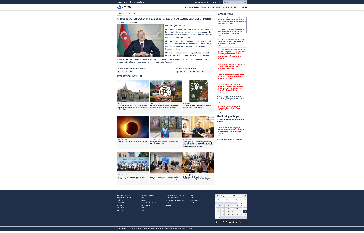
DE (205, 2)
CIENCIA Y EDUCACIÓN (126, 13)
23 (245, 211)
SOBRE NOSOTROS (172, 198)
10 (219, 209)
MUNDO (144, 200)
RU (199, 2)
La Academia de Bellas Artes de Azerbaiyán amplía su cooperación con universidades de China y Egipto (133, 107)
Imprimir (132, 22)
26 (228, 214)
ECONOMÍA (211, 7)
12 (228, 209)
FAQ (192, 195)
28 (237, 214)
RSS (192, 198)
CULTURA (219, 7)
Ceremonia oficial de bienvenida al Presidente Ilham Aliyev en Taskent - (230, 108)
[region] (232, 78)
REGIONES (120, 205)
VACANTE (169, 205)
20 (232, 211)
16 (245, 209)
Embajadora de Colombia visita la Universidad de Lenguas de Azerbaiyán (196, 178)
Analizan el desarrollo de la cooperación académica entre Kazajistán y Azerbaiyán (164, 178)
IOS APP (193, 203)
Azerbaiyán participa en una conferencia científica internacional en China (131, 178)
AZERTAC (182, 26)
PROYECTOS (234, 7)
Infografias (145, 205)
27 (232, 214)
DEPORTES (144, 198)
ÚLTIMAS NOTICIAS (225, 14)
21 (237, 211)
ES (210, 2)
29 (241, 214)
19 (228, 211)
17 (219, 211)
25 (223, 214)
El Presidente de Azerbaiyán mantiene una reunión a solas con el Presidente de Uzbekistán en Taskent (231, 76)
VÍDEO (243, 7)
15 (241, 209)
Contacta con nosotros (175, 195)
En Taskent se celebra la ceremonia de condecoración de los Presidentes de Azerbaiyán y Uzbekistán (231, 41)
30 (245, 214)
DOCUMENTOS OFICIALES (125, 198)
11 (223, 209)
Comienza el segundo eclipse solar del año (132, 141)
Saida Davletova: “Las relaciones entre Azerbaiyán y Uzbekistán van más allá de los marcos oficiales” (230, 98)
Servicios (169, 203)
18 (223, 211)
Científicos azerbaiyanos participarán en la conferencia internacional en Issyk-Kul (164, 106)
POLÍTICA (203, 7)
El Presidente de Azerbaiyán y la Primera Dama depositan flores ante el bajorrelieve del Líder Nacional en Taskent (231, 130)
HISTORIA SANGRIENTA (149, 203)
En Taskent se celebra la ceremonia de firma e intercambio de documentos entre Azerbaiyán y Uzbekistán (231, 31)
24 (219, 214)
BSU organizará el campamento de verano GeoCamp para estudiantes (197, 106)
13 (232, 209)
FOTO (143, 210)
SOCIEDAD (226, 7)
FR (207, 2)
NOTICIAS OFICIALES (192, 7)
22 (241, 211)
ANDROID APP (195, 200)
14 (237, 209)
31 (219, 217)
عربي (214, 2)
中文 (218, 2)
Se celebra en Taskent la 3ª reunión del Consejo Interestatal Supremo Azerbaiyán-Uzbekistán (231, 66)
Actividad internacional (175, 200)
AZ (196, 2)
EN (202, 2)
